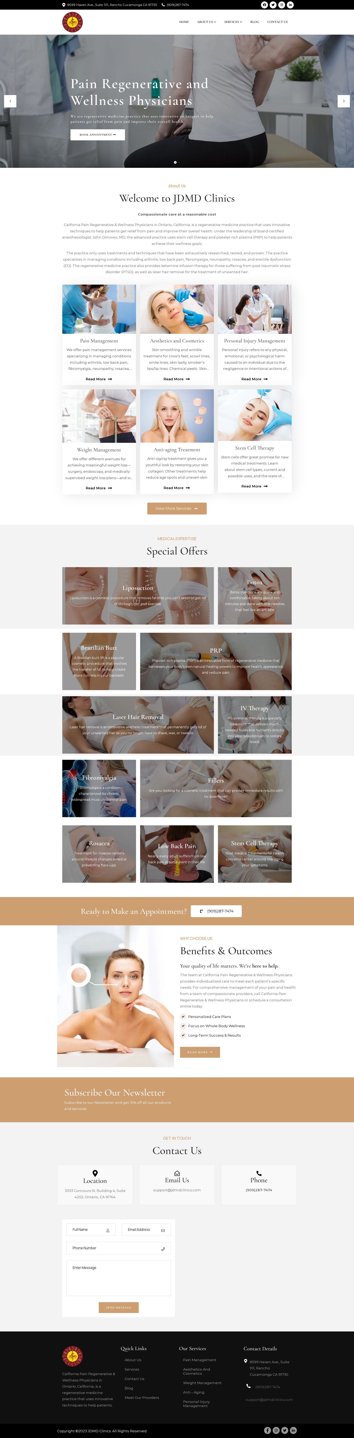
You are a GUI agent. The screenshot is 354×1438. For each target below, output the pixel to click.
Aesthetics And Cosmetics (196, 1371)
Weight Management (202, 1383)
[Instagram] (281, 4)
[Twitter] (273, 4)
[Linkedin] (290, 4)
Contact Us (277, 22)
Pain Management (199, 1360)
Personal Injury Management (196, 1404)
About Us (205, 22)
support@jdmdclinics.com (177, 1190)
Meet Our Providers (142, 1398)
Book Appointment (96, 134)
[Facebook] (264, 4)
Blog (254, 22)
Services (231, 22)
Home (184, 22)
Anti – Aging (193, 1392)
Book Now (138, 605)
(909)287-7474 (178, 5)
